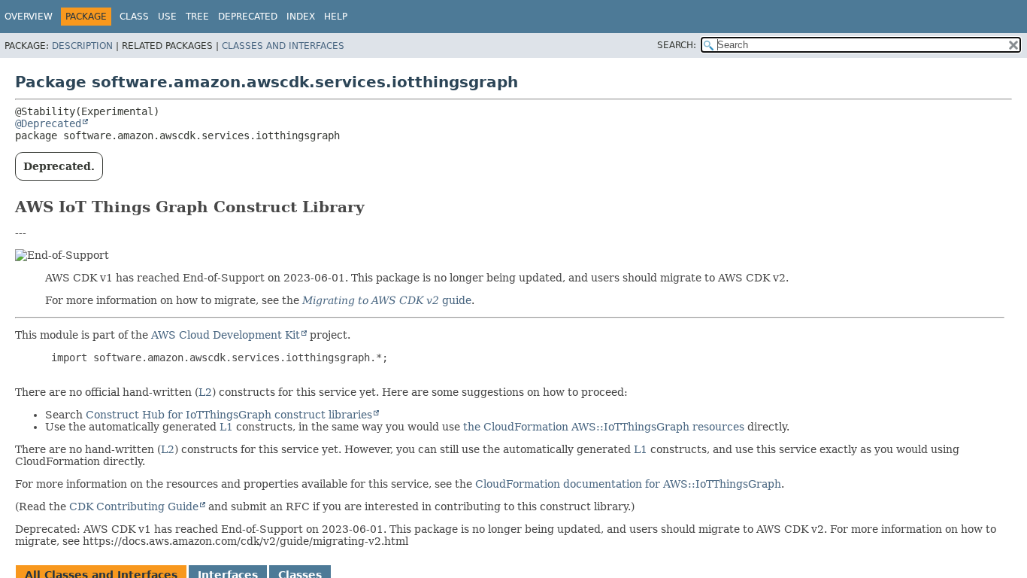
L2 (205, 392)
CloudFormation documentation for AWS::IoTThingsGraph (628, 484)
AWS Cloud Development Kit (225, 335)
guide (386, 300)
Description (82, 46)
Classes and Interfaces (283, 46)
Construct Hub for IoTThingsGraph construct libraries (229, 415)
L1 (226, 427)
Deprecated (247, 16)
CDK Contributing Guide (133, 506)
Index (300, 16)
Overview (29, 16)
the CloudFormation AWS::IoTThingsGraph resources (603, 427)
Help (335, 16)
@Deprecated (48, 123)
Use (167, 16)
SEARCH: (676, 45)
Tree (197, 16)
